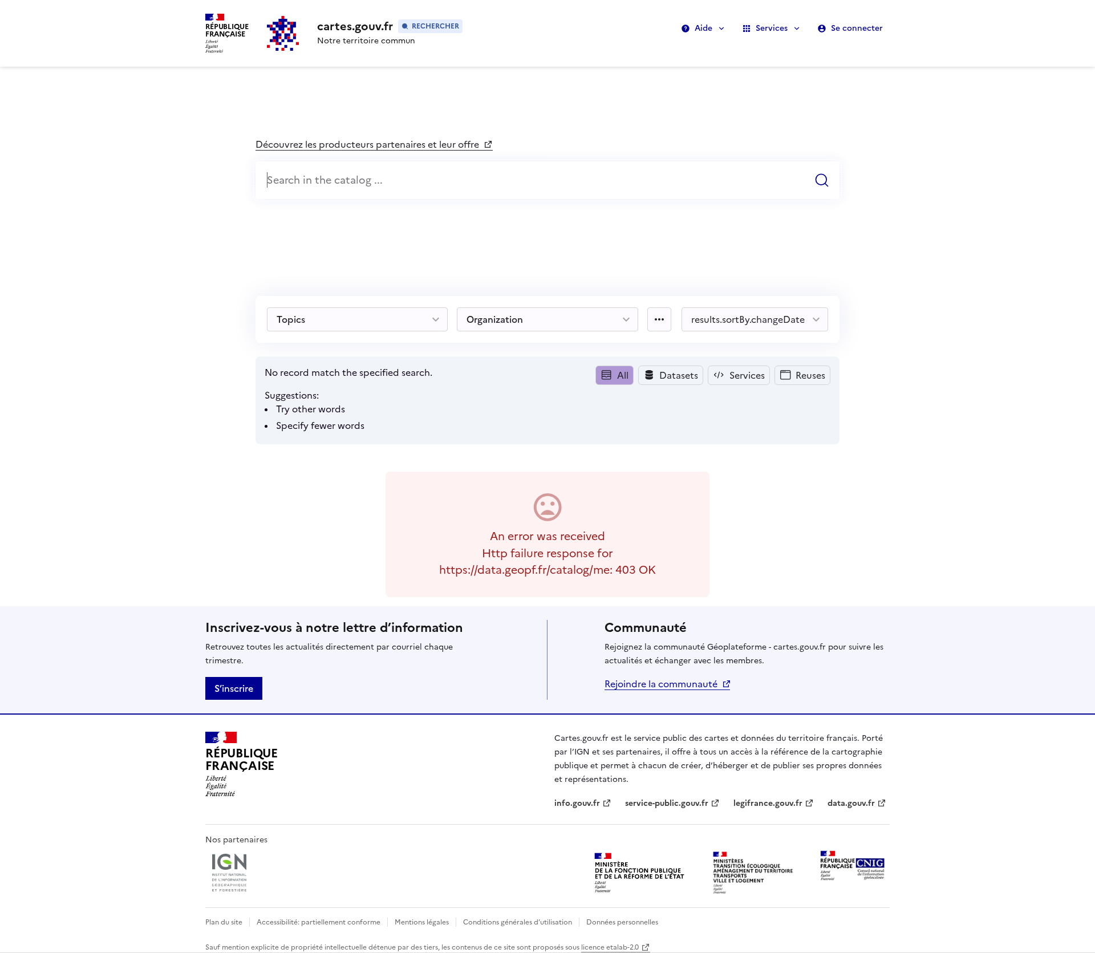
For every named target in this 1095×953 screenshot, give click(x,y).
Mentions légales (422, 922)
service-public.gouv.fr (666, 803)
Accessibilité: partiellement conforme (318, 922)
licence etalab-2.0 (610, 947)
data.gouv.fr (857, 803)
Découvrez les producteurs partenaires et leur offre (368, 144)
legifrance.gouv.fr (767, 803)
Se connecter (857, 28)
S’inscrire (233, 688)
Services (772, 28)
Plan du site (223, 922)
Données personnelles (622, 922)
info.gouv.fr (582, 803)
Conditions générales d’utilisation (517, 922)
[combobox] (548, 180)
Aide (703, 28)
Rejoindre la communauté (661, 684)
